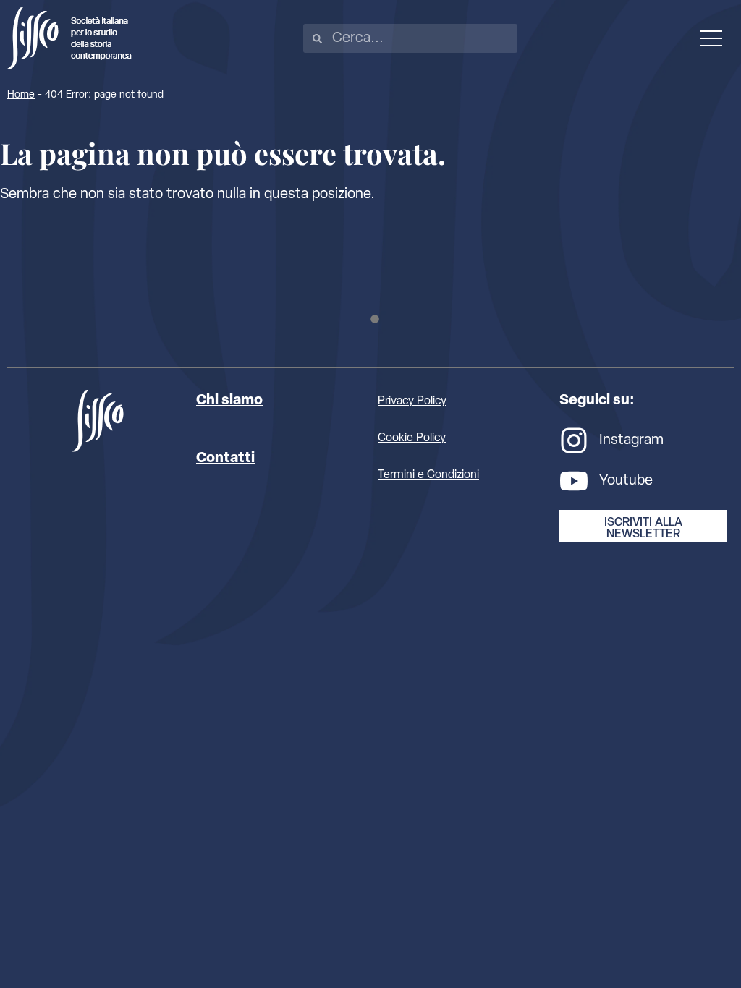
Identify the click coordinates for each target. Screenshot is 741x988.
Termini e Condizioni (428, 475)
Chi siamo (229, 400)
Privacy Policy (412, 401)
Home (21, 95)
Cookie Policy (412, 438)
